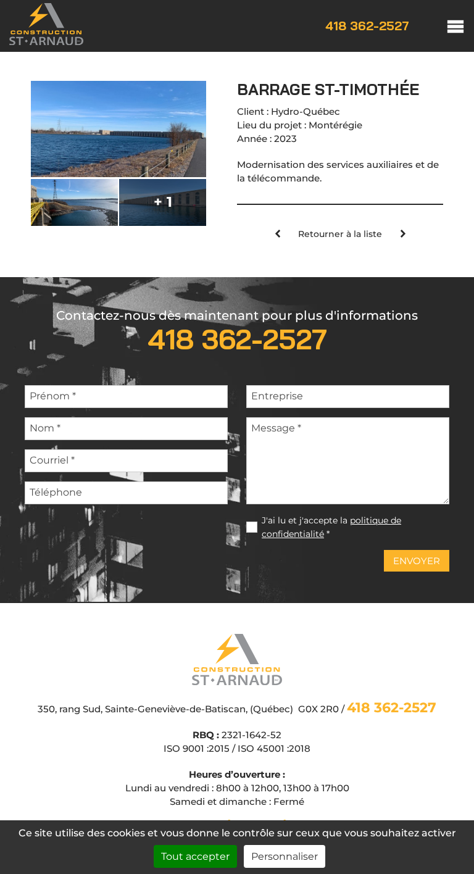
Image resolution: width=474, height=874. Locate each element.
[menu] (443, 26)
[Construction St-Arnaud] (46, 42)
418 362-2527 (367, 26)
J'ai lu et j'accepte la (331, 527)
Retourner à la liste (340, 233)
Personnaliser (284, 856)
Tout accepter (195, 856)
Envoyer (416, 561)
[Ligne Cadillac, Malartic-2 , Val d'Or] (277, 234)
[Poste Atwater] (402, 234)
